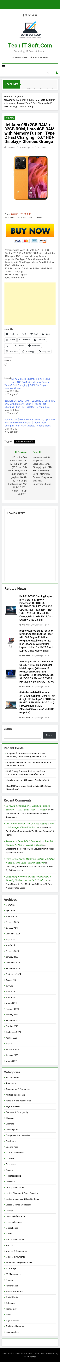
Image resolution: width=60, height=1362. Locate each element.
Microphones (12, 1228)
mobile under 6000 (24, 441)
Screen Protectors (14, 1291)
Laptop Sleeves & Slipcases (18, 1205)
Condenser (11, 1141)
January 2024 (12, 1014)
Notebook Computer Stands (19, 1262)
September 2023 (13, 1032)
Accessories (11, 1083)
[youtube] (36, 15)
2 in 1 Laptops (12, 1077)
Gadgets (9, 118)
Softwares (10, 1303)
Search (8, 728)
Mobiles (9, 1245)
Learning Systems (14, 1222)
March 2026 (11, 916)
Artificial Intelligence (15, 1095)
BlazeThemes (30, 1356)
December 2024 (13, 962)
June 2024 (10, 991)
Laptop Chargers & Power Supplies (22, 1193)
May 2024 (10, 997)
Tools (8, 1314)
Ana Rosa (11, 147)
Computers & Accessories (18, 1135)
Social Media (12, 1297)
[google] (32, 15)
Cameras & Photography (17, 1112)
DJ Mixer (10, 1158)
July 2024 (10, 986)
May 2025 (10, 945)
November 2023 (13, 1020)
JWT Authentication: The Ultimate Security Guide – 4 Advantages (30, 813)
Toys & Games (12, 1320)
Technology (11, 1309)
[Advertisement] (30, 303)
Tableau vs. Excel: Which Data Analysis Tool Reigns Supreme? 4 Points (30, 831)
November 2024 (13, 968)
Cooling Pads (12, 1147)
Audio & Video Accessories (18, 1100)
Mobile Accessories (15, 1239)
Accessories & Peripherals (18, 1089)
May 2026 (10, 905)
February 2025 (12, 951)
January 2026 (12, 928)
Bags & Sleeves (13, 1106)
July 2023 (10, 1043)
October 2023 (12, 1026)
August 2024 (11, 980)
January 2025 (12, 957)
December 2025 (13, 933)
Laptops (9, 1210)
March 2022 (11, 1061)
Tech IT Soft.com (30, 45)
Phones (9, 1280)
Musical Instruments (15, 1257)
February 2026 (12, 922)
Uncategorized (12, 1332)
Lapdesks (10, 1181)
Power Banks (12, 1286)
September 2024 (13, 974)
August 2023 (11, 1038)
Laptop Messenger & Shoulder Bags (22, 1199)
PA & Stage (11, 1268)
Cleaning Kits (12, 1129)
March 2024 (11, 1003)
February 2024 (12, 1009)
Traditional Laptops (15, 1326)
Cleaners (10, 1124)
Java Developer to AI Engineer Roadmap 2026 (27, 780)
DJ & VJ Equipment (15, 1152)
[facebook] (23, 15)
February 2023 (12, 1049)
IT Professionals (13, 1176)
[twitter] (29, 15)
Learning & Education (15, 1216)
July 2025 (10, 939)
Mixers (9, 1233)
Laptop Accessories (15, 1187)
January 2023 (12, 1055)
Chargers (10, 1118)
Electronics (11, 1164)
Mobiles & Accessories (16, 1251)
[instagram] (26, 15)
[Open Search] (48, 73)
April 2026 (10, 910)
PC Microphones (13, 1274)
